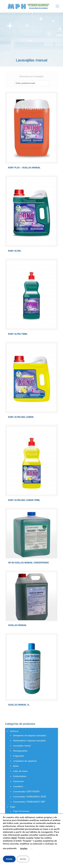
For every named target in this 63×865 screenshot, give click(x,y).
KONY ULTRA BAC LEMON (20, 417)
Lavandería (18, 786)
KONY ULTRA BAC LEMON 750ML (24, 500)
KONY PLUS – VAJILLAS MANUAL (24, 167)
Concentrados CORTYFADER (26, 791)
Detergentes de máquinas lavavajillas (29, 735)
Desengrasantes (20, 751)
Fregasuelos (18, 756)
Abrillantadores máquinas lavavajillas (29, 740)
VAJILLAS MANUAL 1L (19, 705)
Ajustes (23, 859)
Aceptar (9, 859)
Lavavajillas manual (22, 746)
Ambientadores (19, 776)
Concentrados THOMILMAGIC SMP (29, 802)
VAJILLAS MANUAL (17, 625)
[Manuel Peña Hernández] (28, 6)
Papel (12, 807)
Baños (16, 766)
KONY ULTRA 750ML (18, 334)
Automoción (18, 781)
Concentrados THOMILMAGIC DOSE (29, 797)
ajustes (23, 848)
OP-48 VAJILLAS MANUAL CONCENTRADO (28, 563)
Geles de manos (20, 771)
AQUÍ (14, 837)
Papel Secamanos (21, 811)
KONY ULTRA (14, 251)
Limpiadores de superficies (25, 761)
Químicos (14, 731)
